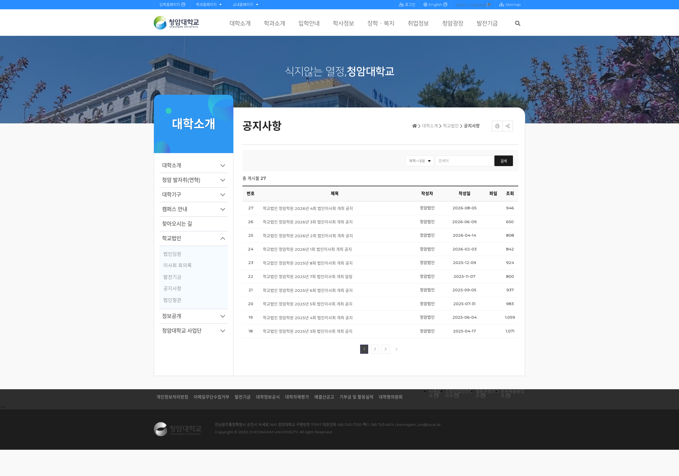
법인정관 (172, 300)
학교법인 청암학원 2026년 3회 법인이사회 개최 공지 (308, 222)
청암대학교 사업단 (182, 331)
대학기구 (171, 195)
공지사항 (172, 289)
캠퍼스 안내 (174, 209)
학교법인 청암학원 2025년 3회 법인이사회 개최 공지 (307, 331)
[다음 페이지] (397, 349)
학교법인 (171, 238)
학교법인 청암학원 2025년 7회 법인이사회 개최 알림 (307, 277)
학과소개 (274, 23)
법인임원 (172, 254)
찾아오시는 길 (177, 224)
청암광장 (452, 23)
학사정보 (343, 23)
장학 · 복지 (380, 23)
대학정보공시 (268, 397)
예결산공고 (324, 397)
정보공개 (171, 316)
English (435, 4)
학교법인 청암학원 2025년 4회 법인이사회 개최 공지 (308, 318)
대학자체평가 (297, 397)
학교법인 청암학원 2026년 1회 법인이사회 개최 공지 (307, 249)
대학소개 (240, 23)
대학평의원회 (391, 397)
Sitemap (513, 4)
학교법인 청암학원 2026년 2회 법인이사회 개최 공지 (308, 236)
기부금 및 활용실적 (356, 397)
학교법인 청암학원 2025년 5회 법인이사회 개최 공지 (307, 304)
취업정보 (418, 23)
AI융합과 (435, 393)
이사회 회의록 (177, 266)
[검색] (517, 23)
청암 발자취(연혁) (181, 180)
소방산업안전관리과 (459, 393)
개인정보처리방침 (172, 397)
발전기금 (487, 23)
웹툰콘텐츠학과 (487, 393)
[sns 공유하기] (507, 126)
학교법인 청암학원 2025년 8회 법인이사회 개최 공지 (308, 263)
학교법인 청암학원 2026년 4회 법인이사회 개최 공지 (308, 208)
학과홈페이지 (206, 4)
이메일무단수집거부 (211, 397)
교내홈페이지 (243, 4)
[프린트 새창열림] (497, 126)
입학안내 (309, 23)
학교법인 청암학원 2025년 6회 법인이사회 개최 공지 (308, 290)
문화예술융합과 (512, 393)
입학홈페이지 (169, 4)
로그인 (410, 4)
